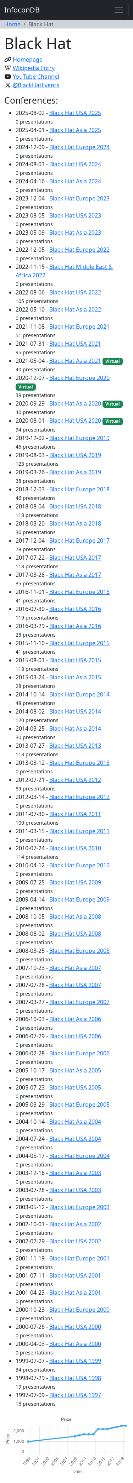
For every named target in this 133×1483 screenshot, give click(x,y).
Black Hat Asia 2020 (75, 403)
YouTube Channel (36, 76)
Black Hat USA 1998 (75, 1378)
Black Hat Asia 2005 (75, 1070)
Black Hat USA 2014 (75, 711)
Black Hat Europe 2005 (79, 1104)
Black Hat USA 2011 (75, 814)
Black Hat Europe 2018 (79, 489)
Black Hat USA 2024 (75, 164)
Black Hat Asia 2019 (75, 472)
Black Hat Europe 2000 (79, 1310)
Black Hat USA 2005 (75, 1087)
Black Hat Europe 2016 (79, 592)
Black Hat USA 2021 (75, 344)
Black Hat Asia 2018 (75, 523)
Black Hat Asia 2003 (75, 1173)
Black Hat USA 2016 (75, 609)
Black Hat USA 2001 (75, 1275)
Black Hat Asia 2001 (75, 1292)
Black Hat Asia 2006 (75, 1019)
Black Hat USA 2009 (75, 882)
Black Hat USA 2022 (75, 292)
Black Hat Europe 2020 (79, 378)
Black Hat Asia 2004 (75, 1122)
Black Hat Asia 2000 (75, 1344)
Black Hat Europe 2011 (79, 831)
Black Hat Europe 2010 (79, 865)
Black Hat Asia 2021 (75, 361)
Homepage (28, 59)
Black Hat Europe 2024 (79, 147)
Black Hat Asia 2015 (75, 677)
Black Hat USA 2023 (75, 215)
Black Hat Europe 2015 (79, 643)
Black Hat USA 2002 (75, 1241)
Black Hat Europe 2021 (79, 326)
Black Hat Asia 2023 (75, 232)
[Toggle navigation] (119, 10)
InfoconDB (22, 10)
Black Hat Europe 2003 (79, 1207)
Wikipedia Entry (34, 68)
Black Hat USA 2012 (75, 780)
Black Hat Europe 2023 (79, 198)
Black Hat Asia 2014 (75, 728)
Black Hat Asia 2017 (75, 575)
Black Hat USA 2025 (75, 113)
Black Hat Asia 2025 (75, 130)
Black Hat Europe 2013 (79, 763)
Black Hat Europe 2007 (79, 1002)
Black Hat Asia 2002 (75, 1224)
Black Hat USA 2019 (75, 455)
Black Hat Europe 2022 (79, 250)
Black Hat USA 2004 (75, 1139)
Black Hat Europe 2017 (79, 540)
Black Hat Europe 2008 (79, 951)
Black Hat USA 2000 (75, 1327)
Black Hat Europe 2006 (79, 1053)
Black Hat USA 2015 (75, 660)
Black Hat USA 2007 (75, 985)
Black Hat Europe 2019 (79, 438)
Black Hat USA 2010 (75, 848)
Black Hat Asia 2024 (75, 181)
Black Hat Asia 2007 (75, 968)
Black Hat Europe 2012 (79, 797)
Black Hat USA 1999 (75, 1361)
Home (12, 24)
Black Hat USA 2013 (75, 746)
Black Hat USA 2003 (75, 1190)
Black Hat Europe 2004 (79, 1156)
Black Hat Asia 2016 (75, 626)
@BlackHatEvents (36, 85)
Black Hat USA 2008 (75, 934)
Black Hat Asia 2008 (75, 916)
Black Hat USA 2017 (75, 558)
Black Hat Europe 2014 (79, 694)
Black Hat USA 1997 (75, 1395)
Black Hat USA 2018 (75, 506)
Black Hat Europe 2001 (79, 1258)
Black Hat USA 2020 (75, 420)
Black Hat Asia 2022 (75, 309)
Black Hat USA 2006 (75, 1036)
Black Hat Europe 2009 (79, 899)
